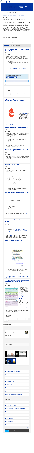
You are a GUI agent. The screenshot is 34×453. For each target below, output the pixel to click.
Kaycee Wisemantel (8, 331)
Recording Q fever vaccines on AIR (12, 164)
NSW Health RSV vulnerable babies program (12, 272)
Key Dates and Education (9, 341)
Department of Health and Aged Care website (18, 70)
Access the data (8, 96)
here (19, 146)
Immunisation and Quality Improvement (12, 374)
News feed (6, 45)
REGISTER (7, 430)
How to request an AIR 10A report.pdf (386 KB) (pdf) (13, 387)
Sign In (8, 77)
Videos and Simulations (9, 348)
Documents (7, 368)
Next (7, 320)
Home (5, 12)
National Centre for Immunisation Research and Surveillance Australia (16, 408)
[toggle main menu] (33, 1)
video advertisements (24, 113)
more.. (27, 427)
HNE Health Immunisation (10, 421)
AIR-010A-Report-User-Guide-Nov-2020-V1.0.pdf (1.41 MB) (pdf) (14, 394)
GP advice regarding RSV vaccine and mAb (13, 240)
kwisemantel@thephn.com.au (12, 336)
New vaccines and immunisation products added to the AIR (17, 192)
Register (14, 77)
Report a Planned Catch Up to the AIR (19, 229)
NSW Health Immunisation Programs (11, 405)
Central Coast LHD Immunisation (11, 418)
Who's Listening (8, 328)
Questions (17, 45)
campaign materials (12, 122)
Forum (12, 45)
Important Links (8, 399)
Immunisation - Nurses (9, 384)
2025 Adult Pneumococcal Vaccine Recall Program (13, 371)
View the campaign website (10, 124)
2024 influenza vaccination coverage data (13, 87)
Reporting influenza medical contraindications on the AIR (16, 127)
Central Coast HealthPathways (10, 411)
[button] (3, 17)
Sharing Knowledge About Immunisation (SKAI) (13, 424)
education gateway (10, 161)
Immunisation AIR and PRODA (10, 381)
